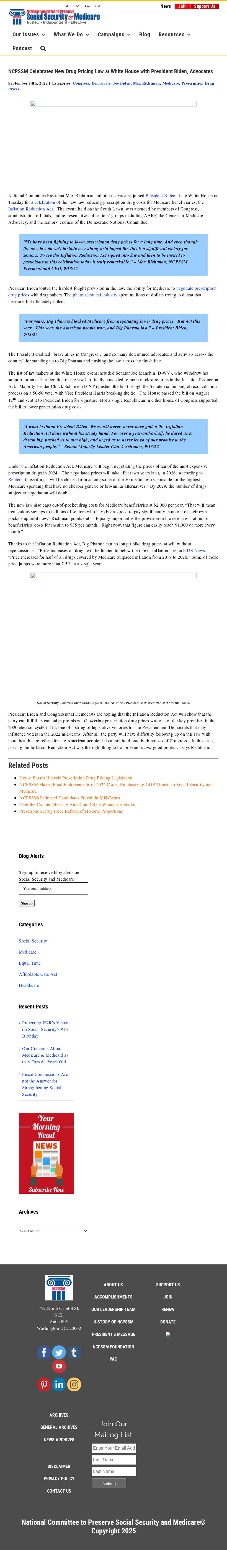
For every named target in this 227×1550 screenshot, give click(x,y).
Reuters (15, 479)
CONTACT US (59, 1491)
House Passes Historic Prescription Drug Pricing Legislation (76, 778)
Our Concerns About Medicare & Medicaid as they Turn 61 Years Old (45, 1054)
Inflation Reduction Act (30, 209)
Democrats (101, 83)
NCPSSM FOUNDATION (113, 1347)
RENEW (167, 1309)
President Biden (161, 195)
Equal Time (30, 963)
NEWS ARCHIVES (59, 1439)
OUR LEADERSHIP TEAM (113, 1309)
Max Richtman (146, 83)
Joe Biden (122, 83)
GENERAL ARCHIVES (59, 1427)
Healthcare (29, 985)
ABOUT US (113, 1284)
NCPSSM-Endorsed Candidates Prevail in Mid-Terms (69, 798)
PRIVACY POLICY (59, 1478)
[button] (43, 48)
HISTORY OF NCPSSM (113, 1322)
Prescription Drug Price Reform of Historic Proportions (71, 811)
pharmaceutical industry (95, 295)
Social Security (33, 941)
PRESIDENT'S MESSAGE (113, 1334)
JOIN (168, 1297)
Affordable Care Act (38, 974)
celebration (45, 202)
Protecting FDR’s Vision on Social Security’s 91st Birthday (45, 1029)
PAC (113, 1359)
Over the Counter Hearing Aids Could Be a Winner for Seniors (78, 804)
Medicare (170, 83)
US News (196, 550)
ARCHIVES (59, 1415)
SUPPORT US (168, 1284)
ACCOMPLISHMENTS (113, 1297)
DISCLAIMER (59, 1466)
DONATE (168, 1322)
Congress (81, 83)
